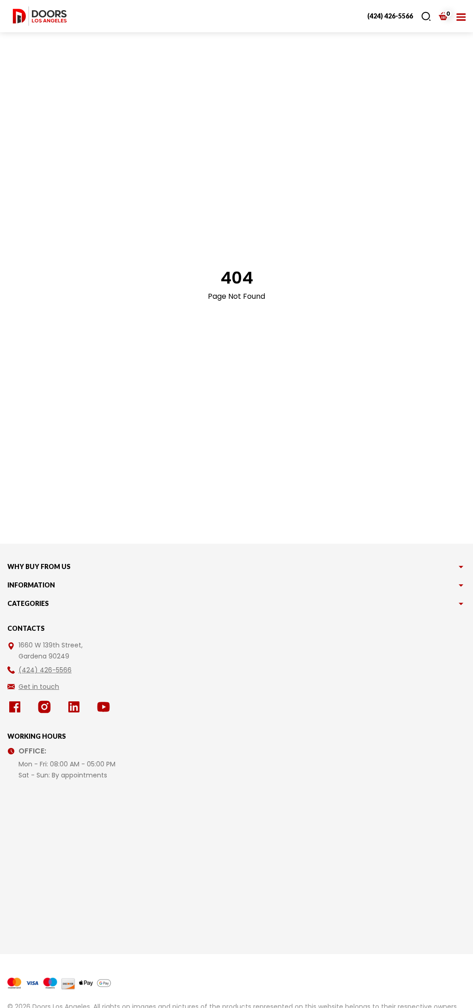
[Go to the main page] (39, 16)
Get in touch (38, 686)
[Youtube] (105, 707)
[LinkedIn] (76, 707)
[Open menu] (461, 16)
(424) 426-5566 (390, 16)
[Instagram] (46, 707)
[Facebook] (16, 707)
